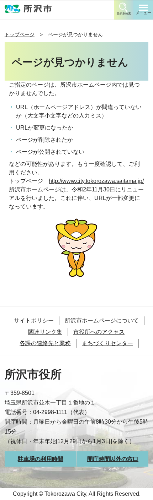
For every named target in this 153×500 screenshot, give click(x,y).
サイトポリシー (34, 320)
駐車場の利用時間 (40, 459)
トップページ (20, 34)
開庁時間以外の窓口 (112, 459)
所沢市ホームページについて (102, 320)
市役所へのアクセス (99, 332)
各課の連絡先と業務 (45, 343)
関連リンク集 (45, 332)
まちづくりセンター (107, 343)
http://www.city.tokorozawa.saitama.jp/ (96, 181)
